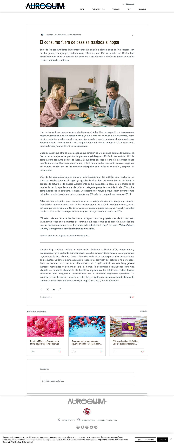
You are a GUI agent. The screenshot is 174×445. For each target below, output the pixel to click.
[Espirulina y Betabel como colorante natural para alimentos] (87, 326)
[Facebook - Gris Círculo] (82, 427)
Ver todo (143, 311)
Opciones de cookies (145, 439)
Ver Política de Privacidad (22, 442)
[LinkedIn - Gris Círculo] (95, 427)
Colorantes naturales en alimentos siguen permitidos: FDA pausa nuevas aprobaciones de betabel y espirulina (86, 342)
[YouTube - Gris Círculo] (91, 427)
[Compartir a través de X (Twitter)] (47, 289)
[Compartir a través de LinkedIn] (53, 289)
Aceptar (162, 439)
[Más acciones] (132, 34)
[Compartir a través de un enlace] (60, 289)
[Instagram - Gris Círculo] (78, 427)
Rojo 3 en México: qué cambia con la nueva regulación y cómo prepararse (44, 342)
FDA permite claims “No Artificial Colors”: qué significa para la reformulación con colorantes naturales (128, 342)
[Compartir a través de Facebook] (41, 289)
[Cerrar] (170, 439)
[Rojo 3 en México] (45, 326)
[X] (87, 427)
